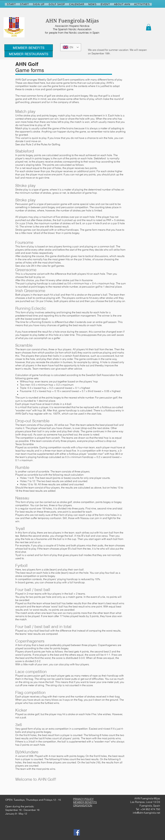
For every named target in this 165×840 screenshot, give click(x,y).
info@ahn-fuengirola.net (146, 812)
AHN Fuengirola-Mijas (72, 21)
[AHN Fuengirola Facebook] (77, 832)
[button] (148, 27)
